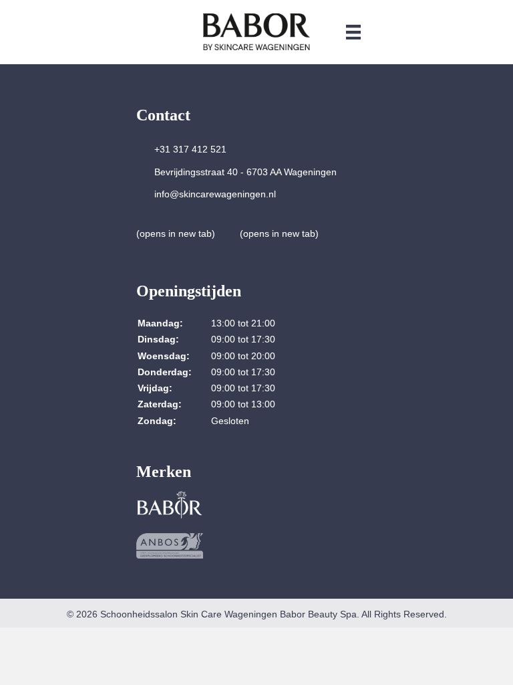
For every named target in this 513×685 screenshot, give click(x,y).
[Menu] (353, 32)
